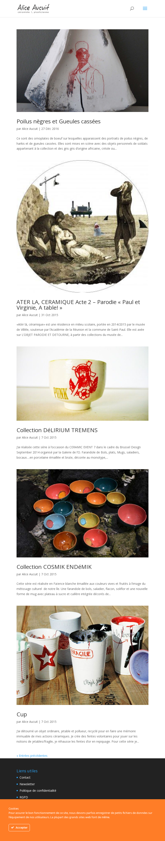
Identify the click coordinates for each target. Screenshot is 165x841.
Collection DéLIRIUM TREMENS (57, 430)
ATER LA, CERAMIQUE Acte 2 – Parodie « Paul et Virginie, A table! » (78, 304)
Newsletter (27, 784)
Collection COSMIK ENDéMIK (54, 567)
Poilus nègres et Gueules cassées (59, 121)
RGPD (24, 797)
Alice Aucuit (30, 129)
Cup (22, 714)
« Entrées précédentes (32, 756)
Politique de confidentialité (38, 790)
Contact (25, 777)
